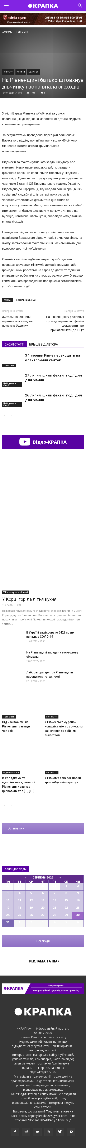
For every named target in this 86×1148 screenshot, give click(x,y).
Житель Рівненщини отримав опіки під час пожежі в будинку (18, 321)
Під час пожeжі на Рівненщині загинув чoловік (16, 726)
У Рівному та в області (15, 592)
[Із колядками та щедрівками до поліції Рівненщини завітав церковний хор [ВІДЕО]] (22, 760)
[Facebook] (15, 1132)
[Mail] (37, 1132)
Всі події (43, 941)
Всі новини (16, 828)
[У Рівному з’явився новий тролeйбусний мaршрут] (64, 760)
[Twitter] (60, 1132)
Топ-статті (8, 71)
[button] (80, 5)
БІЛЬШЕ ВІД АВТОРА (43, 344)
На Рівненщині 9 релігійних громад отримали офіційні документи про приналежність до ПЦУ (65, 323)
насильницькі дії (26, 299)
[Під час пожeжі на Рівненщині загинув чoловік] (22, 705)
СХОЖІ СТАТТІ (14, 344)
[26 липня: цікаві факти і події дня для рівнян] (12, 400)
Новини (21, 71)
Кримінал (33, 71)
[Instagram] (26, 1132)
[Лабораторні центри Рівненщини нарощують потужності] (12, 677)
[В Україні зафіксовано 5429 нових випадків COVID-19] (12, 637)
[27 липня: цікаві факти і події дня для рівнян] (12, 380)
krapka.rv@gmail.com (52, 1116)
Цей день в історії (9, 384)
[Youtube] (71, 1132)
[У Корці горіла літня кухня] (43, 564)
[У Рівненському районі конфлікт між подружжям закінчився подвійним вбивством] (64, 705)
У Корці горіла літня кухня (29, 599)
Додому (7, 31)
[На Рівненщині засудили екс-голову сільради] (12, 657)
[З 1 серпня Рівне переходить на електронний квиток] (12, 360)
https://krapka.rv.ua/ (43, 1072)
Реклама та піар (44, 961)
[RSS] (48, 1132)
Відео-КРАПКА (49, 442)
